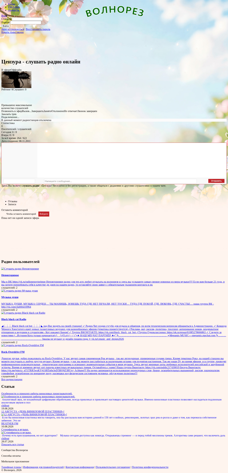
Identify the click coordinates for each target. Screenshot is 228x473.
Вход (4, 15)
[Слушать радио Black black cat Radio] (23, 312)
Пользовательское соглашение (113, 467)
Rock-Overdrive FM (13, 352)
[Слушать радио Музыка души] (19, 290)
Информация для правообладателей (43, 467)
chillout (5, 405)
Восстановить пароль (38, 29)
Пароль (5, 22)
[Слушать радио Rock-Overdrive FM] (22, 345)
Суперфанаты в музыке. (15, 429)
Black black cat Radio (13, 319)
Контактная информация (80, 467)
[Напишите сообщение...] (120, 181)
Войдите (44, 214)
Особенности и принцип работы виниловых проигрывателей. (36, 393)
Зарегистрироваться (12, 29)
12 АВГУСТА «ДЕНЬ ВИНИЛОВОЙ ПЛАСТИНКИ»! (32, 411)
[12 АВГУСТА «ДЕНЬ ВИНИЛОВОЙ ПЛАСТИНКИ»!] (34, 414)
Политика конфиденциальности (150, 467)
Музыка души (9, 297)
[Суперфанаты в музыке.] (16, 432)
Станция (6, 18)
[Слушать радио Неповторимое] (20, 268)
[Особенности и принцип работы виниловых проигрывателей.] (38, 396)
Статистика (8, 123)
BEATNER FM (9, 423)
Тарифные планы (11, 467)
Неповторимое (10, 275)
